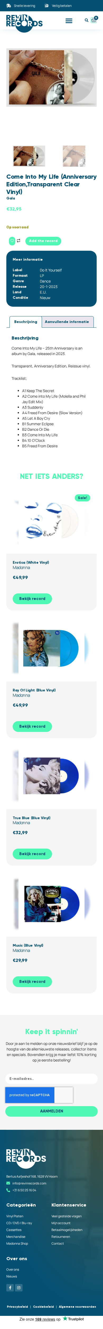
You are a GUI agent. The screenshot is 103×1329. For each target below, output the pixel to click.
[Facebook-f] (10, 1287)
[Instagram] (18, 1287)
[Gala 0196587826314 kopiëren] (51, 77)
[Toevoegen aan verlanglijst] (12, 241)
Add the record (43, 241)
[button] (68, 20)
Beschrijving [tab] (25, 322)
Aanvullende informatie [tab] (67, 322)
